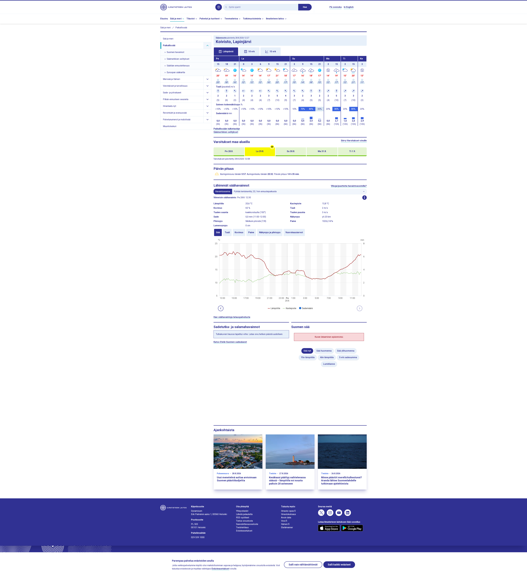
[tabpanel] (290, 91)
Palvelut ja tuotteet (210, 18)
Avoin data (286, 517)
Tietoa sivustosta (244, 521)
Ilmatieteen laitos (275, 18)
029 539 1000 (197, 537)
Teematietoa (231, 18)
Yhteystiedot (242, 511)
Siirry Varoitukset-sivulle (354, 140)
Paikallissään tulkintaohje (227, 128)
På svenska (336, 7)
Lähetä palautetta (244, 514)
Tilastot (191, 18)
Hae (305, 7)
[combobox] (262, 7)
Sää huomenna (324, 350)
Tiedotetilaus (242, 527)
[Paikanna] (218, 7)
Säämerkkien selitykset (226, 132)
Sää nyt (307, 350)
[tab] (226, 51)
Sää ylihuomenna (345, 350)
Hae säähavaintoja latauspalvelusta (232, 317)
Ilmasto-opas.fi (288, 511)
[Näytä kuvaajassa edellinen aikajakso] (220, 308)
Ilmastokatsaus (288, 514)
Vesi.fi (284, 521)
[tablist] (290, 51)
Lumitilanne (329, 364)
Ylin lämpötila (308, 357)
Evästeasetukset (244, 530)
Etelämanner (287, 527)
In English (349, 7)
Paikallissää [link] (181, 27)
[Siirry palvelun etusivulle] (185, 7)
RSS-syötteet (242, 517)
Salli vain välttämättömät (303, 564)
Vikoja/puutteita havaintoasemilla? (349, 186)
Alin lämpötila (327, 357)
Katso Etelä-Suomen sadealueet (230, 342)
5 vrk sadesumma (348, 357)
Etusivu (164, 18)
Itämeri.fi (285, 524)
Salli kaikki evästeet (339, 564)
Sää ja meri (176, 18)
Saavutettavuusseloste (247, 524)
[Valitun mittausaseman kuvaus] (364, 197)
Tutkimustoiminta (252, 18)
